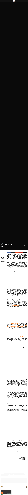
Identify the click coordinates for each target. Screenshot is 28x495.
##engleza (8, 335)
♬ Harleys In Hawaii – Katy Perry (17, 336)
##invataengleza (13, 335)
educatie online (10, 473)
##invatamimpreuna (23, 335)
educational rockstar (16, 473)
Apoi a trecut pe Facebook (14, 305)
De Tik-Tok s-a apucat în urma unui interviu (13, 323)
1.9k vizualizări (16, 248)
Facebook (22, 473)
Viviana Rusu (3, 248)
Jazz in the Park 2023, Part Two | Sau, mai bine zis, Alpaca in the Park (3, 261)
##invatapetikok (9, 336)
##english (18, 335)
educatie (5, 473)
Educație (2, 243)
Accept (9, 493)
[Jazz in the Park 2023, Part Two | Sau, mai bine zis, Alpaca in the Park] (3, 257)
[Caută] (26, 1)
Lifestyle (4, 243)
